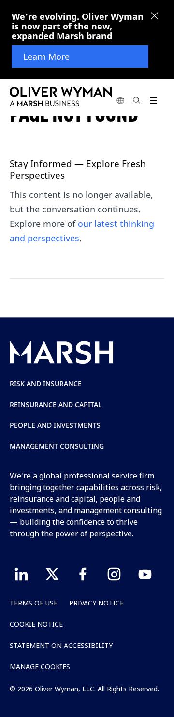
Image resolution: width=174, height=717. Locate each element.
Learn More (46, 56)
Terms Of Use (34, 602)
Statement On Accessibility (61, 645)
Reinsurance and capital (56, 404)
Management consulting (57, 445)
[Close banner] (154, 17)
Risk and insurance (46, 383)
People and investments (55, 425)
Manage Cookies (40, 666)
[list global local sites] (120, 100)
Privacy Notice (96, 602)
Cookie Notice (36, 624)
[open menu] (153, 100)
